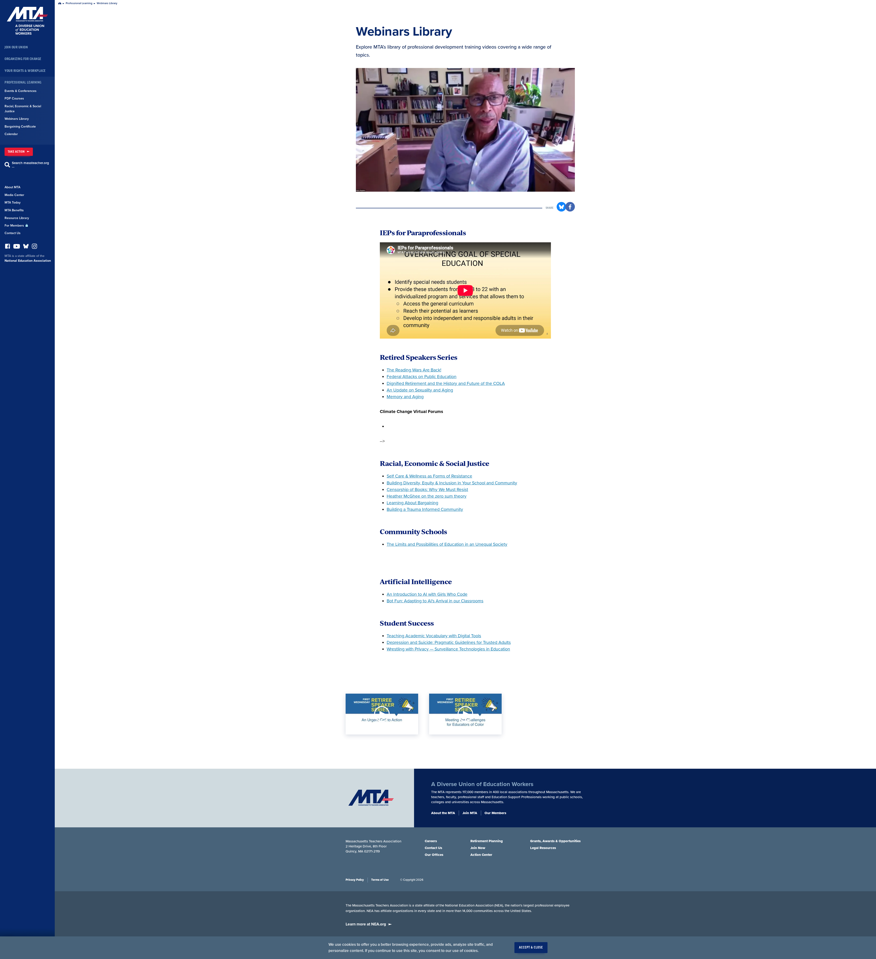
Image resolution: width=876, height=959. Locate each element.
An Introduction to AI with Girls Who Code (427, 594)
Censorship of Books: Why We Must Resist (427, 489)
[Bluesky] (26, 247)
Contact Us (13, 233)
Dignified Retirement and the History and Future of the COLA (446, 383)
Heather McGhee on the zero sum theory (427, 496)
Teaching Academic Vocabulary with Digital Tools (434, 636)
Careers (431, 841)
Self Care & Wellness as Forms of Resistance (429, 476)
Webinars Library (17, 119)
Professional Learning (23, 82)
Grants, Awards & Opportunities (555, 841)
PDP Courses (14, 98)
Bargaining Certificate (20, 126)
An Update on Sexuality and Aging (420, 390)
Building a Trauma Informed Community (425, 509)
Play (382, 714)
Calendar (11, 134)
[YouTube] (17, 247)
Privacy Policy (355, 880)
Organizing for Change (23, 59)
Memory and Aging (405, 397)
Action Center (481, 855)
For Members (15, 225)
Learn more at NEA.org (366, 924)
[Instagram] (34, 247)
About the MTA (443, 813)
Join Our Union (16, 47)
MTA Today (13, 202)
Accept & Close (531, 947)
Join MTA (469, 813)
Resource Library (17, 218)
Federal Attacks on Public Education (421, 376)
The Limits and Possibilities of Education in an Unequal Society (447, 544)
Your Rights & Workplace (25, 71)
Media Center (14, 195)
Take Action (16, 151)
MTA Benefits (14, 210)
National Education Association (28, 261)
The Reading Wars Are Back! (414, 370)
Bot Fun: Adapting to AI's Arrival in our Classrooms (435, 601)
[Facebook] (7, 247)
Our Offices (434, 855)
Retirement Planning (486, 841)
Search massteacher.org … (30, 164)
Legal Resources (543, 848)
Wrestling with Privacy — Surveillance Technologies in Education (448, 649)
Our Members (495, 813)
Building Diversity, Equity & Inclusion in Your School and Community (452, 483)
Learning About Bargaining (412, 503)
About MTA (12, 187)
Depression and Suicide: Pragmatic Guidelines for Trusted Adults (449, 642)
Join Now (477, 848)
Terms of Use (380, 880)
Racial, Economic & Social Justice (23, 108)
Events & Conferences (20, 91)
